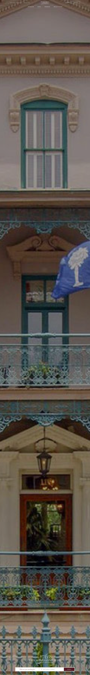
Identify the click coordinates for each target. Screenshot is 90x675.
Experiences (47, 6)
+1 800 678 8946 (67, 2)
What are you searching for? (27, 669)
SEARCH (76, 2)
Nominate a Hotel (27, 2)
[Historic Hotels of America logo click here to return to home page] (45, 2)
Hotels (39, 6)
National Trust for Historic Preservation (16, 2)
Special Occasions (58, 6)
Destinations (31, 6)
